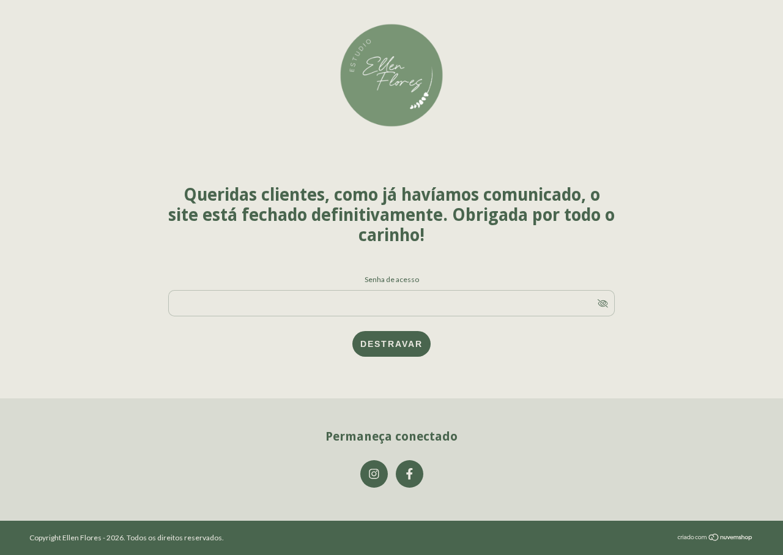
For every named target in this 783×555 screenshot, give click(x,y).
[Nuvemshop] (715, 538)
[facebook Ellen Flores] (409, 474)
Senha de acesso (392, 279)
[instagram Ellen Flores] (374, 474)
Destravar (391, 344)
